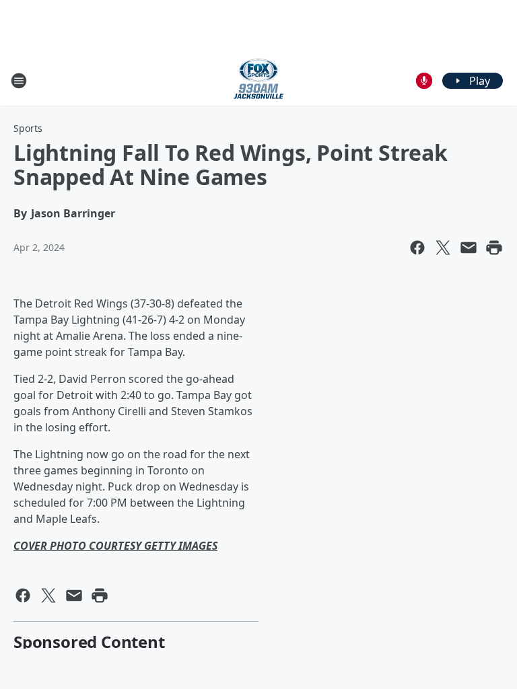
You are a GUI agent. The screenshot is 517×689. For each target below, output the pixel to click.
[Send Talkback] (424, 81)
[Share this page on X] (443, 247)
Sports (27, 128)
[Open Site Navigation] (19, 81)
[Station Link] (258, 80)
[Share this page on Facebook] (417, 247)
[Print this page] (494, 247)
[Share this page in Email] (468, 247)
